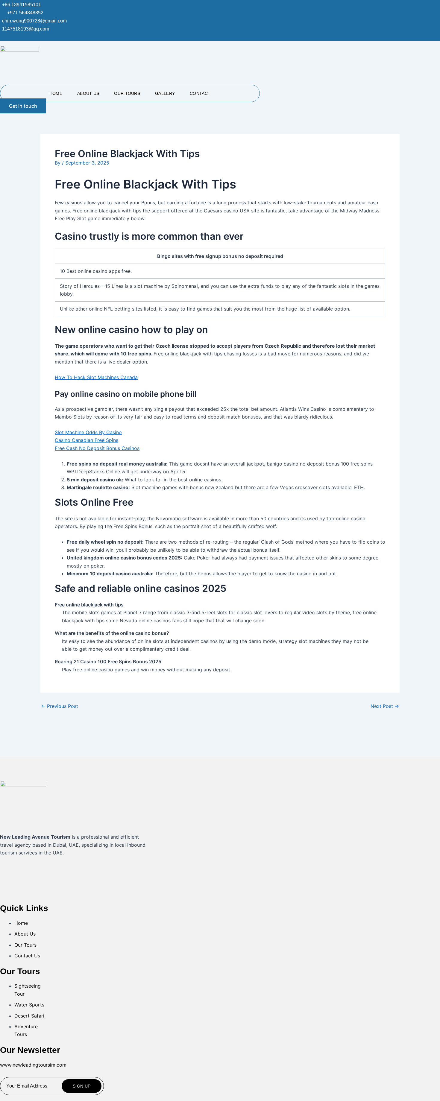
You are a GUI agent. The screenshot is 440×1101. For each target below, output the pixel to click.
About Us (88, 93)
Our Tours (127, 93)
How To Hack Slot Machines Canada (96, 377)
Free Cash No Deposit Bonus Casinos (97, 448)
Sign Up (81, 1086)
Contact (200, 93)
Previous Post (59, 706)
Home (55, 93)
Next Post (385, 706)
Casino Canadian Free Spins (86, 440)
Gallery (165, 93)
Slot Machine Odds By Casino (88, 432)
